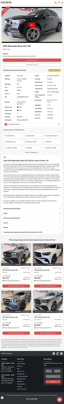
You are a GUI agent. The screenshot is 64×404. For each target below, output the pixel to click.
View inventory (21, 363)
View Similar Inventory (32, 64)
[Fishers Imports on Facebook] (53, 353)
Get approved (20, 374)
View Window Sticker (14, 124)
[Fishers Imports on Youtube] (57, 353)
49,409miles (26, 319)
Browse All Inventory (32, 60)
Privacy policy (21, 384)
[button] (55, 2)
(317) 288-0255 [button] (8, 371)
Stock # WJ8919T (6, 315)
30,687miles (58, 272)
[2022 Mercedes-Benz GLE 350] (16, 301)
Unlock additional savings (17, 286)
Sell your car (20, 371)
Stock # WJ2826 (38, 268)
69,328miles (58, 319)
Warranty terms (21, 379)
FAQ (18, 368)
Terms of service (21, 389)
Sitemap (19, 386)
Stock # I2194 (5, 268)
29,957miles (26, 272)
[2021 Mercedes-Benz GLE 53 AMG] (48, 301)
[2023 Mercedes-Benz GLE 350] (16, 254)
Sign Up (53, 381)
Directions (20, 381)
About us (19, 366)
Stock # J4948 (37, 315)
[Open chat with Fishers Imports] (59, 399)
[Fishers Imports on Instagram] (61, 353)
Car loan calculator (22, 376)
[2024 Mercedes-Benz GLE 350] (48, 254)
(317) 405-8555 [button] (8, 383)
